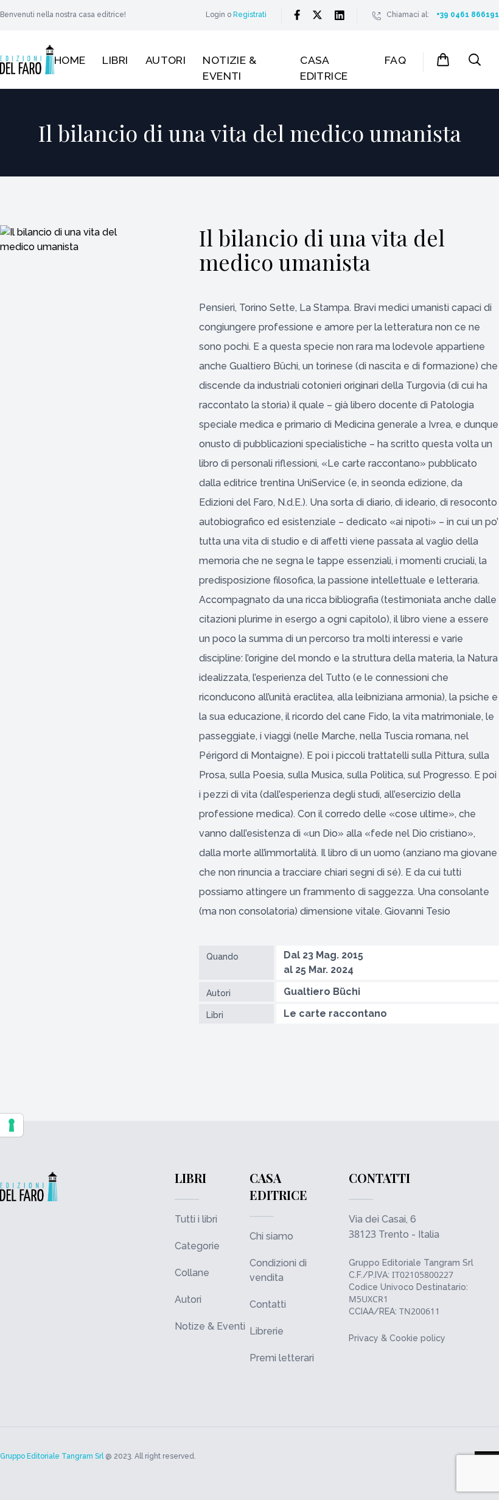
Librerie (267, 1331)
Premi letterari (282, 1358)
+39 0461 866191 (467, 14)
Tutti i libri (196, 1219)
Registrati (250, 14)
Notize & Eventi (210, 1326)
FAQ (395, 60)
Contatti (268, 1304)
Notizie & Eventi (229, 68)
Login (215, 14)
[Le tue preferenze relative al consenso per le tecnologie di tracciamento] (11, 1125)
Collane (192, 1272)
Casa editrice (324, 68)
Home (70, 60)
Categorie (197, 1246)
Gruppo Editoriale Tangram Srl (411, 1263)
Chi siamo (271, 1236)
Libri (115, 60)
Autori (165, 60)
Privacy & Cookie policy (397, 1338)
